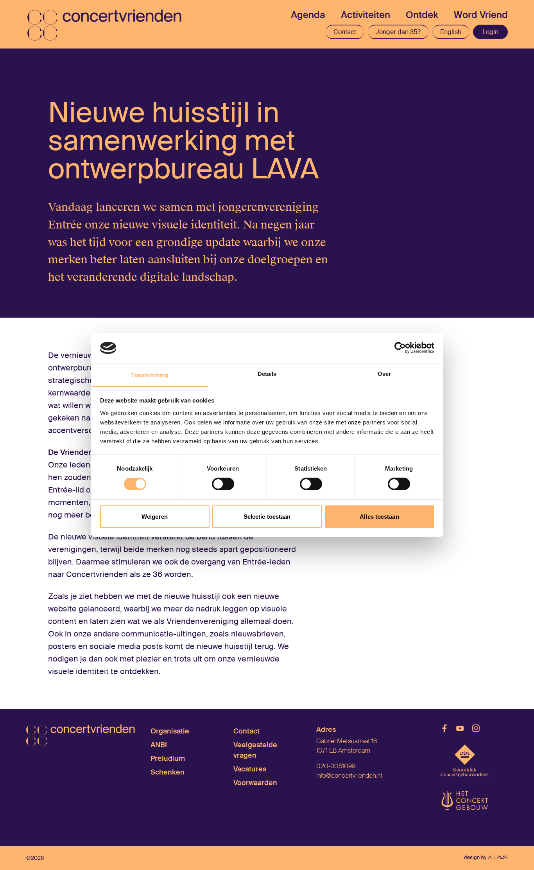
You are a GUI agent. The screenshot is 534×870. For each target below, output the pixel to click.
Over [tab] (384, 373)
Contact (344, 32)
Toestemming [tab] (149, 375)
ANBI (159, 745)
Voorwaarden (255, 782)
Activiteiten (365, 15)
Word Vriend (481, 15)
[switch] (223, 484)
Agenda (308, 15)
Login (490, 32)
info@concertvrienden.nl (349, 775)
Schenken (168, 772)
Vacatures (249, 769)
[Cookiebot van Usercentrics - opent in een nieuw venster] (400, 348)
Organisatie (170, 731)
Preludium (168, 758)
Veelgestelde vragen (255, 750)
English (450, 32)
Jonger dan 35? (398, 32)
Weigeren (155, 516)
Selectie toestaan (267, 516)
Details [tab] (267, 373)
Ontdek (422, 15)
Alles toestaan (379, 516)
